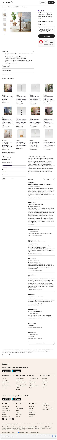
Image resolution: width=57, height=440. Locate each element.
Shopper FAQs (6, 416)
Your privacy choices (23, 432)
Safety (4, 414)
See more (34, 222)
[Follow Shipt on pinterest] (10, 419)
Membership (32, 382)
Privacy (13, 432)
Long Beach (32, 414)
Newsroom (45, 382)
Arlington (31, 406)
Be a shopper (5, 406)
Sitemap (44, 387)
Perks (3, 412)
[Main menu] (3, 2)
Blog (43, 384)
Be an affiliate (6, 410)
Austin (17, 406)
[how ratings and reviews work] (11, 162)
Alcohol (4, 378)
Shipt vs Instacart (34, 385)
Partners (44, 385)
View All (4, 387)
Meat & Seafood (6, 385)
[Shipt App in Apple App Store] (6, 371)
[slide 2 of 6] (5, 19)
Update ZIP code (48, 44)
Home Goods (5, 382)
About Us (44, 378)
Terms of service (6, 432)
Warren (31, 410)
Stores (30, 380)
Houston (18, 412)
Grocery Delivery (20, 378)
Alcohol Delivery (20, 380)
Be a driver (5, 408)
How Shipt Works (33, 378)
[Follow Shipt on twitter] (13, 419)
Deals (30, 387)
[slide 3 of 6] (5, 25)
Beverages (5, 380)
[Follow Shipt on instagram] (6, 419)
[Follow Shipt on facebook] (3, 419)
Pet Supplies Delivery (21, 382)
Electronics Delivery (21, 384)
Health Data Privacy (35, 432)
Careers (44, 380)
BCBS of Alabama (47, 409)
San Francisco (19, 408)
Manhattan (19, 414)
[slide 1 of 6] (5, 14)
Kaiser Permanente (47, 407)
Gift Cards (32, 384)
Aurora (31, 408)
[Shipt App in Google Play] (16, 371)
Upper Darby (32, 412)
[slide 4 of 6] (5, 30)
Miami (17, 410)
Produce (4, 384)
